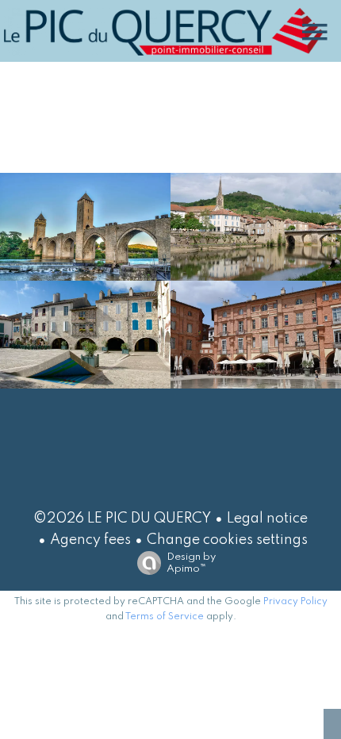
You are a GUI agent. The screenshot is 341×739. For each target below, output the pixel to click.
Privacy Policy (295, 602)
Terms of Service (164, 617)
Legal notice (267, 518)
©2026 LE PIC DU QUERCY (122, 518)
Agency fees (90, 540)
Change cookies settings (227, 540)
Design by (191, 563)
